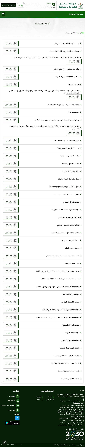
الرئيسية (79, 33)
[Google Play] (12, 423)
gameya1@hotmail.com (8, 405)
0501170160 (11, 401)
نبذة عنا (39, 399)
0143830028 (11, 396)
